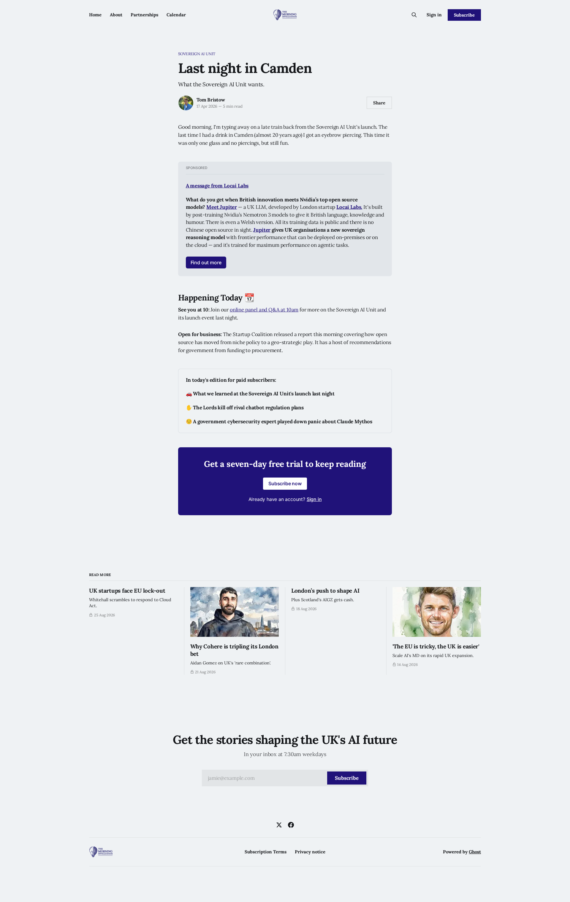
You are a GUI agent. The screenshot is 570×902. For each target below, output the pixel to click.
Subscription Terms (265, 852)
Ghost (475, 852)
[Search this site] (414, 15)
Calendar (176, 15)
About (116, 15)
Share (379, 103)
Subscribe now (285, 483)
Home (95, 15)
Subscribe (464, 15)
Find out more (206, 262)
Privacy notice (310, 852)
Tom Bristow (211, 100)
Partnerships (144, 15)
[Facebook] (291, 825)
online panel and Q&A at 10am (264, 309)
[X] (279, 825)
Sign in (434, 15)
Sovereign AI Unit (196, 53)
